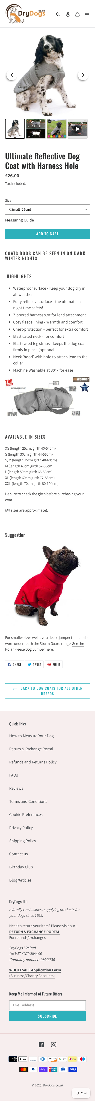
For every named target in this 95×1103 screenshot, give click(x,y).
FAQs (13, 775)
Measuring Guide (19, 220)
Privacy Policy (21, 827)
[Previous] (11, 75)
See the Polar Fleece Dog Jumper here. (44, 646)
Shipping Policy (22, 840)
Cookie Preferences (25, 814)
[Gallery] (47, 86)
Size (8, 200)
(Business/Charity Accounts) (35, 972)
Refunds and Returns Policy (32, 762)
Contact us (18, 853)
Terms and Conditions (28, 801)
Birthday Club (21, 867)
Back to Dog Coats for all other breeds (51, 690)
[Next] (83, 75)
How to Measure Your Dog (31, 735)
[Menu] (87, 13)
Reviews (16, 788)
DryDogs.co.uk (53, 1085)
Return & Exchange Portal (31, 748)
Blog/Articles (20, 880)
